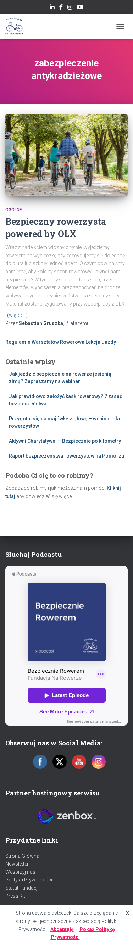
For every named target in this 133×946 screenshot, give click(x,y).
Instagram (69, 8)
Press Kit (15, 896)
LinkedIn (52, 8)
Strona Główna (22, 856)
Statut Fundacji (22, 888)
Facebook (61, 8)
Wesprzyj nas (20, 872)
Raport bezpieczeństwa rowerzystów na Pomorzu (66, 456)
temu (77, 323)
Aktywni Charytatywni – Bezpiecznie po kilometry (65, 441)
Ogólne (13, 209)
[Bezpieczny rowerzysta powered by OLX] (66, 155)
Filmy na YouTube (80, 8)
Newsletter (17, 864)
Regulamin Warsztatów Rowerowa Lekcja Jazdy (60, 342)
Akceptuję (62, 929)
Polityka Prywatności (28, 880)
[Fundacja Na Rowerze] (17, 26)
